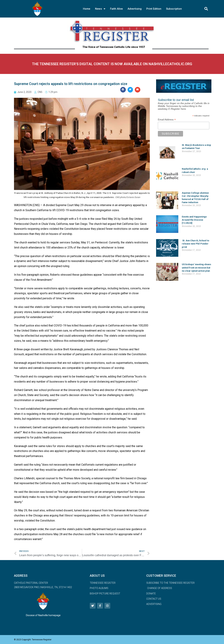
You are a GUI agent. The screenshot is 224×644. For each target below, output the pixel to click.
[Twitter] (93, 606)
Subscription (174, 8)
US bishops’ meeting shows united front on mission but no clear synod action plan (196, 267)
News (98, 8)
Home (86, 8)
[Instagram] (107, 606)
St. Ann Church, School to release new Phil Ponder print (195, 243)
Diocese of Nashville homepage (43, 615)
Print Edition (153, 8)
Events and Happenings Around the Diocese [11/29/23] (194, 219)
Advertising (135, 8)
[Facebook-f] (100, 606)
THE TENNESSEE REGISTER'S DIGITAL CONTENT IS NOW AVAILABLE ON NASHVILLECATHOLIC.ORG (112, 64)
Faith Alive (116, 8)
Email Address (167, 119)
